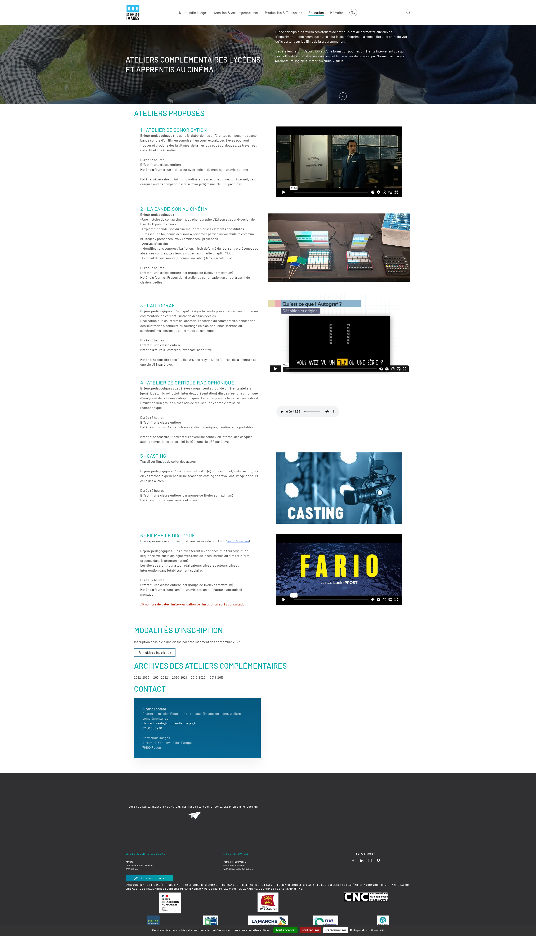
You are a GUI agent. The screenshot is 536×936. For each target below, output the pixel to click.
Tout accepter (285, 930)
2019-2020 (198, 677)
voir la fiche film (238, 541)
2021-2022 (160, 677)
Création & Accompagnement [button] (236, 12)
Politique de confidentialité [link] (367, 930)
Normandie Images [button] (193, 12)
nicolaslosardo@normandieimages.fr (169, 723)
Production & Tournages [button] (283, 12)
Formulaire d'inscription (154, 652)
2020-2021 (179, 677)
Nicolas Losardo (154, 709)
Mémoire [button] (336, 12)
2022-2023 (141, 677)
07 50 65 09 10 (152, 728)
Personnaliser (335, 930)
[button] (408, 12)
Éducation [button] (316, 12)
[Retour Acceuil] (133, 12)
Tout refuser (310, 930)
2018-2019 (217, 677)
